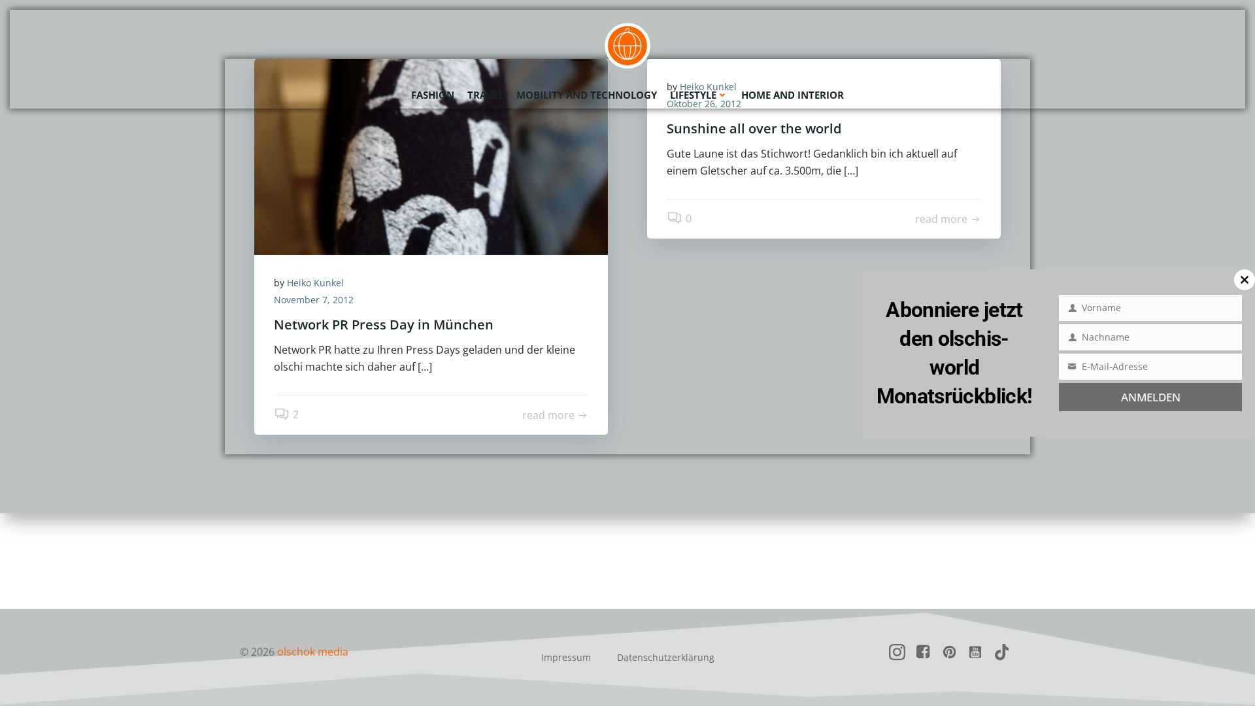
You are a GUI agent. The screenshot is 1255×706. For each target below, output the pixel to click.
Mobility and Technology (586, 94)
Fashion (432, 94)
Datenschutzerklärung (665, 657)
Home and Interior (792, 94)
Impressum (566, 657)
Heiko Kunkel (315, 283)
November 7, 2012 (314, 300)
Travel (485, 94)
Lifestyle (693, 94)
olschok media (312, 652)
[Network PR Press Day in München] (431, 155)
